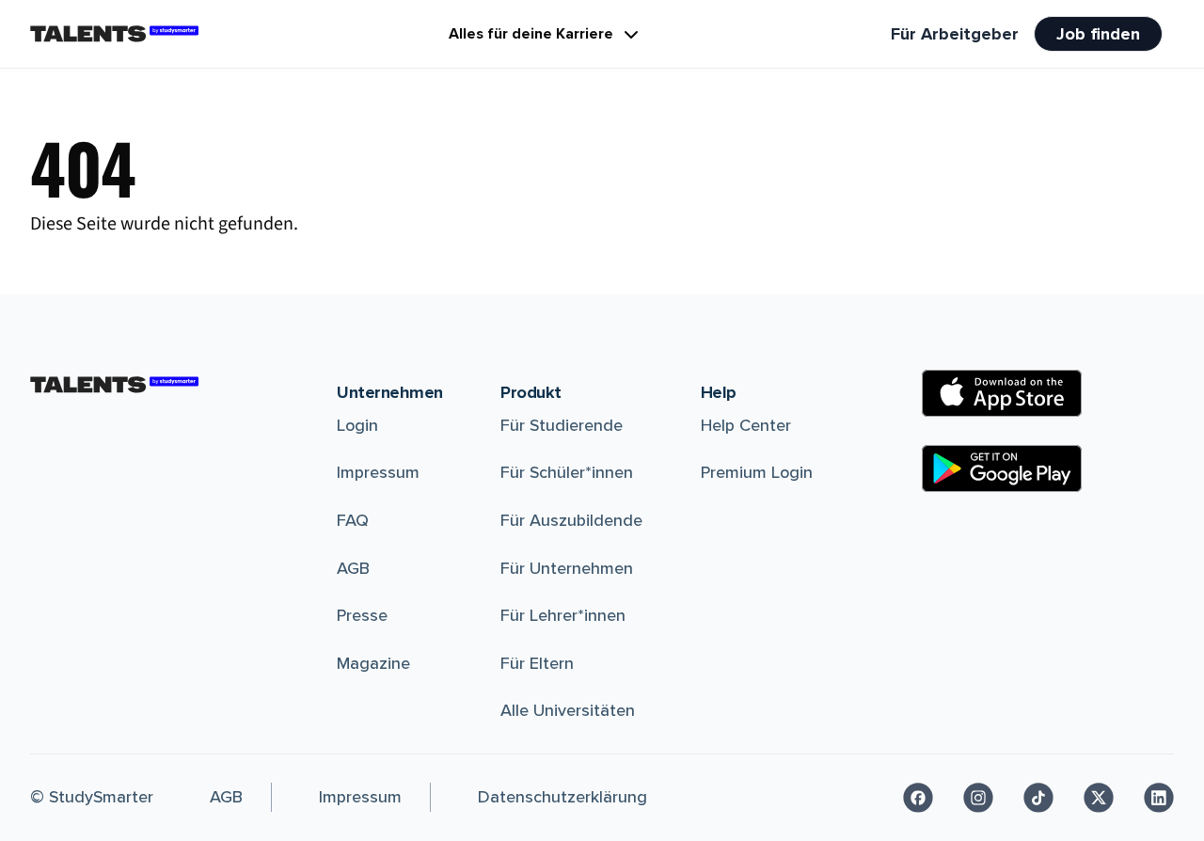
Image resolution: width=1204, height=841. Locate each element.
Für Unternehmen (566, 568)
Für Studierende (561, 425)
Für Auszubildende (571, 520)
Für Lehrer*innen (563, 615)
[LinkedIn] (1159, 798)
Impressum (378, 472)
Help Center (746, 425)
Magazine (373, 663)
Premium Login (757, 472)
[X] (1099, 798)
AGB (353, 568)
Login (357, 425)
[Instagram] (978, 798)
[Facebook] (918, 798)
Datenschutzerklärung (562, 796)
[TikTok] (1038, 798)
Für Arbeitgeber (955, 34)
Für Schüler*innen (566, 472)
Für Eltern (537, 663)
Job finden (1098, 34)
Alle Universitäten (567, 710)
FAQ (353, 520)
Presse (362, 615)
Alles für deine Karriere (531, 33)
